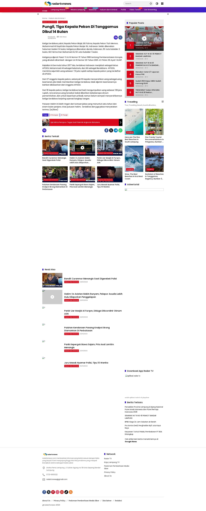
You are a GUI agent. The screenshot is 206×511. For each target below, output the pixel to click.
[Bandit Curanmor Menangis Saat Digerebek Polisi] (55, 148)
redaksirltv (51, 37)
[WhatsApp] (120, 130)
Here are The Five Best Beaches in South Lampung (132, 139)
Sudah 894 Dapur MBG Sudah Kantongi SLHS (148, 82)
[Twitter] (111, 130)
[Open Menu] (162, 3)
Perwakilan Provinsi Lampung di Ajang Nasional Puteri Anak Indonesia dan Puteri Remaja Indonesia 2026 (144, 409)
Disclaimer (107, 500)
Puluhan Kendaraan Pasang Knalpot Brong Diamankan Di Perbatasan (54, 187)
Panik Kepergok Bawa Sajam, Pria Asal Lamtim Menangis (82, 186)
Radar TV (108, 458)
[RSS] (71, 492)
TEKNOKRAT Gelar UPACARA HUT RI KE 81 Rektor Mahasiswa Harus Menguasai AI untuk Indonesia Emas (148, 91)
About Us (108, 476)
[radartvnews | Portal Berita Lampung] (57, 3)
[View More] (163, 102)
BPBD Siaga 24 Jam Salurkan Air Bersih (140, 422)
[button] (150, 3)
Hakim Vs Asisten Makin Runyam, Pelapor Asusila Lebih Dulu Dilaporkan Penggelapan (80, 160)
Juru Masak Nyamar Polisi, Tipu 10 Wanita (108, 186)
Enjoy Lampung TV (111, 462)
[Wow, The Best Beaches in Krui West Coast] (134, 159)
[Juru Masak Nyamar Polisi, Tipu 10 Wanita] (109, 174)
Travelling (130, 132)
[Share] (120, 37)
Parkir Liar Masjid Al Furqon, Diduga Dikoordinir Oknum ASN (108, 160)
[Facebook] (106, 130)
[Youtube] (62, 492)
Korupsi (55, 115)
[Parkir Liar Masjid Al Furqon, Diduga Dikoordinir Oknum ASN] (109, 148)
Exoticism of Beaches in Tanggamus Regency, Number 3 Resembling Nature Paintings (154, 176)
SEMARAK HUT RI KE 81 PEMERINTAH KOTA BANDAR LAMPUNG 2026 (147, 64)
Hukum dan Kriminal (50, 22)
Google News (131, 441)
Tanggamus (63, 22)
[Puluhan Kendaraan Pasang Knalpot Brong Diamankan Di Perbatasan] (55, 174)
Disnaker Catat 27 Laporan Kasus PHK (147, 73)
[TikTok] (66, 492)
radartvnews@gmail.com (56, 479)
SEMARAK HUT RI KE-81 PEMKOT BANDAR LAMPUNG (149, 55)
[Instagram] (57, 492)
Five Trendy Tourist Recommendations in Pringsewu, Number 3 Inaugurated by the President (154, 139)
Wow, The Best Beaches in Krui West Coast (134, 176)
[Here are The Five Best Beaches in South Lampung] (134, 122)
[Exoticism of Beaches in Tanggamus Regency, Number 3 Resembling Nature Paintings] (154, 159)
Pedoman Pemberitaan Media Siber (84, 500)
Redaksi (118, 500)
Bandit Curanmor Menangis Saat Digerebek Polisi (54, 159)
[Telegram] (116, 130)
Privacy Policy (109, 472)
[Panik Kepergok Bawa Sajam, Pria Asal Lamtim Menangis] (82, 174)
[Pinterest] (53, 492)
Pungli (65, 115)
